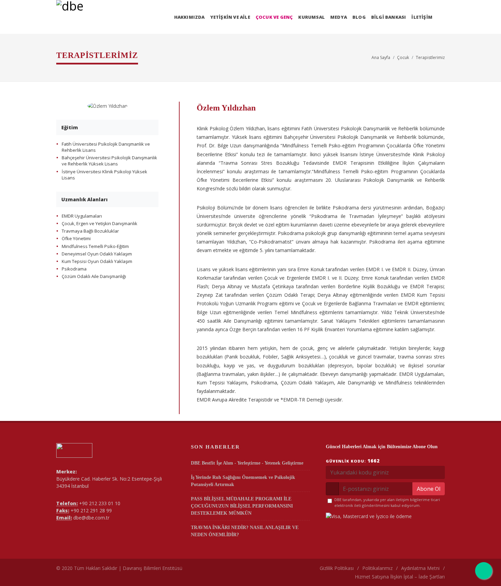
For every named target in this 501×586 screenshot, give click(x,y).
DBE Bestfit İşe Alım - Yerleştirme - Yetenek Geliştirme (247, 463)
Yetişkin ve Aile (230, 17)
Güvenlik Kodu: (353, 460)
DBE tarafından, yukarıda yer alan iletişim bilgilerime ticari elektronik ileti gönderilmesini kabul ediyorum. (387, 502)
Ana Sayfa (380, 57)
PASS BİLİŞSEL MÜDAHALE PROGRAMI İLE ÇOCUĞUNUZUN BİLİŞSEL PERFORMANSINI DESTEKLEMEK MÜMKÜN (242, 506)
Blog (359, 17)
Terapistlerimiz (430, 57)
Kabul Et (438, 571)
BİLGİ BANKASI (388, 17)
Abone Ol (428, 489)
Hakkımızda (189, 17)
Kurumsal (311, 17)
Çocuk (403, 57)
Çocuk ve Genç (274, 17)
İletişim (421, 17)
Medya (338, 17)
